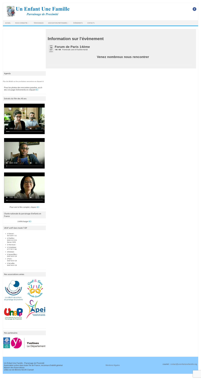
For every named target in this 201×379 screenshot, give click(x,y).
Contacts (90, 23)
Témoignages (39, 23)
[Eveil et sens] (35, 288)
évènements (78, 23)
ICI (37, 90)
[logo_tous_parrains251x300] (13, 290)
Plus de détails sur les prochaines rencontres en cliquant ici (23, 81)
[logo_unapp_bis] (13, 314)
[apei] (35, 309)
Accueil (8, 23)
